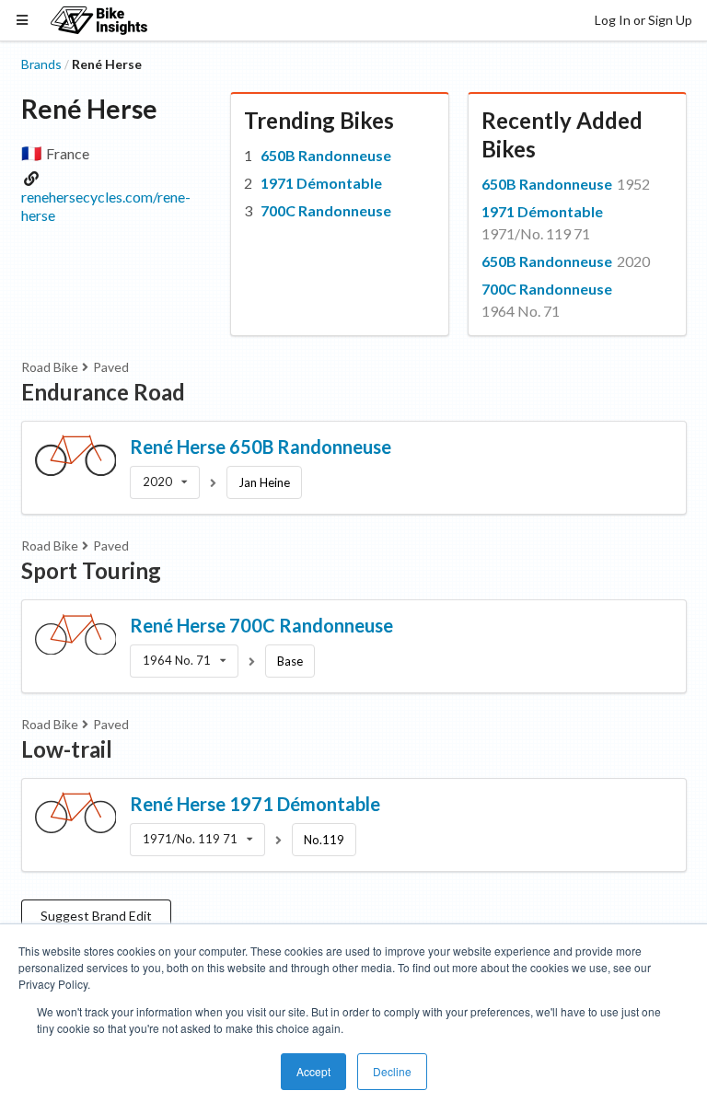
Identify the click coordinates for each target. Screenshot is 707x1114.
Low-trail (66, 749)
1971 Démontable (321, 182)
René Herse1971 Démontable (255, 804)
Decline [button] (392, 1071)
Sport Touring (91, 570)
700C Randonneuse (326, 210)
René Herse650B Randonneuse (260, 446)
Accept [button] (313, 1071)
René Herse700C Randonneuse (261, 625)
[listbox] (165, 482)
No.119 (324, 839)
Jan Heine (264, 482)
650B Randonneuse (326, 155)
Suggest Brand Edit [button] (96, 915)
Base (290, 661)
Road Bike (49, 367)
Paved (111, 367)
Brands (41, 64)
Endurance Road (103, 391)
